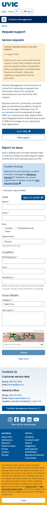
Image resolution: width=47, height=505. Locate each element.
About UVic (7, 437)
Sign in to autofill (31, 197)
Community (30, 458)
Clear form (23, 358)
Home (4, 26)
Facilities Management (20, 19)
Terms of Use (30, 486)
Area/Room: (8, 277)
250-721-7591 (15, 395)
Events (5, 449)
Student (9, 228)
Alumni (28, 443)
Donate (5, 455)
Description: (8, 310)
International (31, 449)
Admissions (7, 440)
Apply (4, 11)
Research (6, 443)
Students (29, 437)
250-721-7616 (15, 381)
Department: (8, 236)
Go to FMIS (22, 131)
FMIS (4, 115)
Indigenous (30, 446)
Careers (5, 452)
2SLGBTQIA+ (31, 452)
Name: (6, 201)
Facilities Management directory (22, 408)
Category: (7, 299)
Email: (5, 212)
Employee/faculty (26, 228)
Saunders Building (20, 401)
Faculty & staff (32, 440)
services (10, 112)
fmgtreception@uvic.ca (19, 398)
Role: (4, 224)
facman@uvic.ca (16, 384)
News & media (8, 446)
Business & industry (34, 455)
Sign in (29, 11)
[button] (18, 11)
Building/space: (10, 256)
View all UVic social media (23, 424)
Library (11, 11)
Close (23, 500)
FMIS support (23, 137)
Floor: (4, 267)
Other (8, 231)
